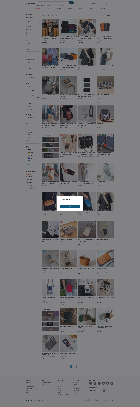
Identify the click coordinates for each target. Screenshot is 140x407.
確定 (70, 207)
